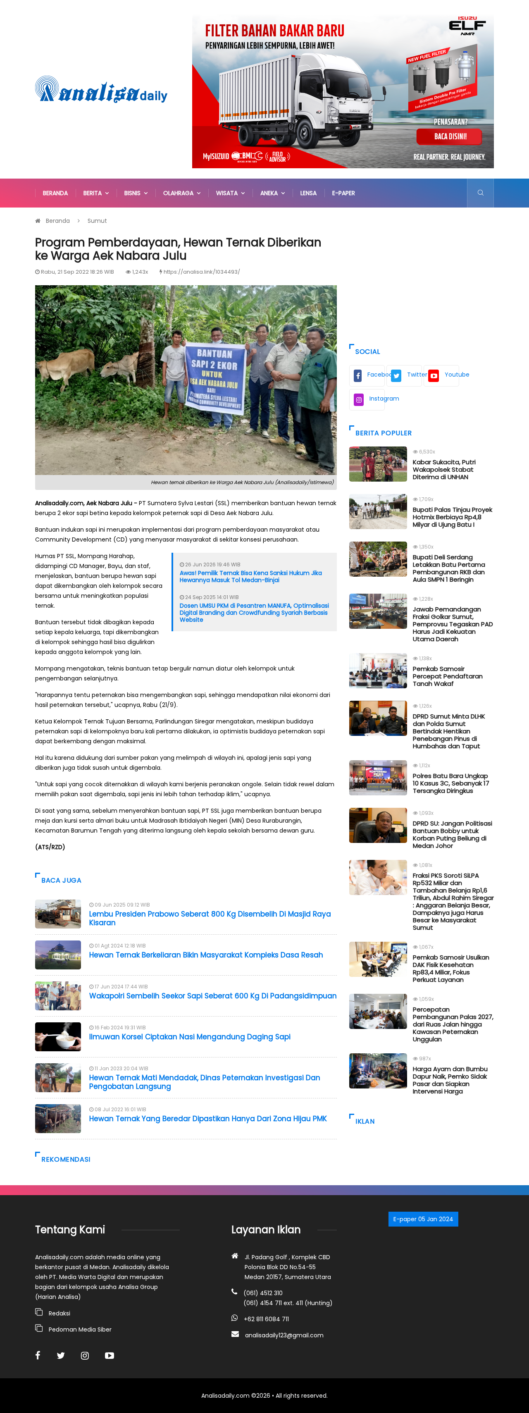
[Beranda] (101, 89)
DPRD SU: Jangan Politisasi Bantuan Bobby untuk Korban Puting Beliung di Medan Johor (452, 834)
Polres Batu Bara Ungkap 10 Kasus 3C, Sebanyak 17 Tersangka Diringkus (451, 783)
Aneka (270, 193)
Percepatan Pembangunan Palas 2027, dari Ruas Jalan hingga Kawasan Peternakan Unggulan (453, 1024)
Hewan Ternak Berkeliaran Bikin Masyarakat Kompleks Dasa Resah (206, 955)
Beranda (55, 193)
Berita (94, 193)
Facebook (376, 374)
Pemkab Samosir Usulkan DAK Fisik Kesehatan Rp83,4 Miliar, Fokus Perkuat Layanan (451, 968)
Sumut (97, 221)
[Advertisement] (421, 274)
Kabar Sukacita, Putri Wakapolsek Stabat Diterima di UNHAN (444, 469)
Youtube (452, 374)
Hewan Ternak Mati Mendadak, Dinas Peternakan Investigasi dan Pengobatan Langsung (204, 1082)
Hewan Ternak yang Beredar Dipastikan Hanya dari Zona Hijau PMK (208, 1119)
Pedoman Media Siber (80, 1329)
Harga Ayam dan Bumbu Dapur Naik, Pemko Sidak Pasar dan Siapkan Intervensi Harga (450, 1080)
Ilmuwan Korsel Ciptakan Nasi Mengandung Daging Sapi (190, 1037)
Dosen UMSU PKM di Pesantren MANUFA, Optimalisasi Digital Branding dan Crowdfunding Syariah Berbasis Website (254, 612)
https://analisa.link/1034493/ (202, 272)
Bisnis (134, 193)
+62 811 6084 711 (266, 1319)
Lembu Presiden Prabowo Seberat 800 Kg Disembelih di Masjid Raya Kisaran (210, 918)
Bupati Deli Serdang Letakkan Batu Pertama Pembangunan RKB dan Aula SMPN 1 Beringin (449, 568)
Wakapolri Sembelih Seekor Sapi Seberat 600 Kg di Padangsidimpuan (213, 996)
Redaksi (59, 1313)
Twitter (414, 374)
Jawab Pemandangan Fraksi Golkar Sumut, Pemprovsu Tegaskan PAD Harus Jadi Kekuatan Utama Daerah (453, 624)
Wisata (228, 193)
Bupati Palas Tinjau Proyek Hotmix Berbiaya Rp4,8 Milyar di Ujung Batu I (452, 517)
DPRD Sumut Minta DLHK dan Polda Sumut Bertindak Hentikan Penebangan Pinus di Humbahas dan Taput (449, 731)
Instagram (377, 398)
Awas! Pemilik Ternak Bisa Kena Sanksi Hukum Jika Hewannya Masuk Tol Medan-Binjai (251, 576)
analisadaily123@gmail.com (284, 1335)
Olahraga (180, 193)
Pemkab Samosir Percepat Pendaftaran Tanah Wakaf (448, 676)
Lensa (308, 193)
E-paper (343, 193)
